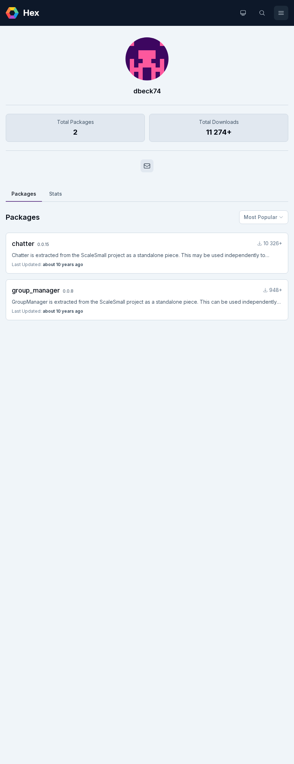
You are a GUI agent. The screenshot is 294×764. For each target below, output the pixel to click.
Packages (23, 194)
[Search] (262, 13)
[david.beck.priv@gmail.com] (147, 165)
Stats (55, 194)
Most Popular (260, 217)
